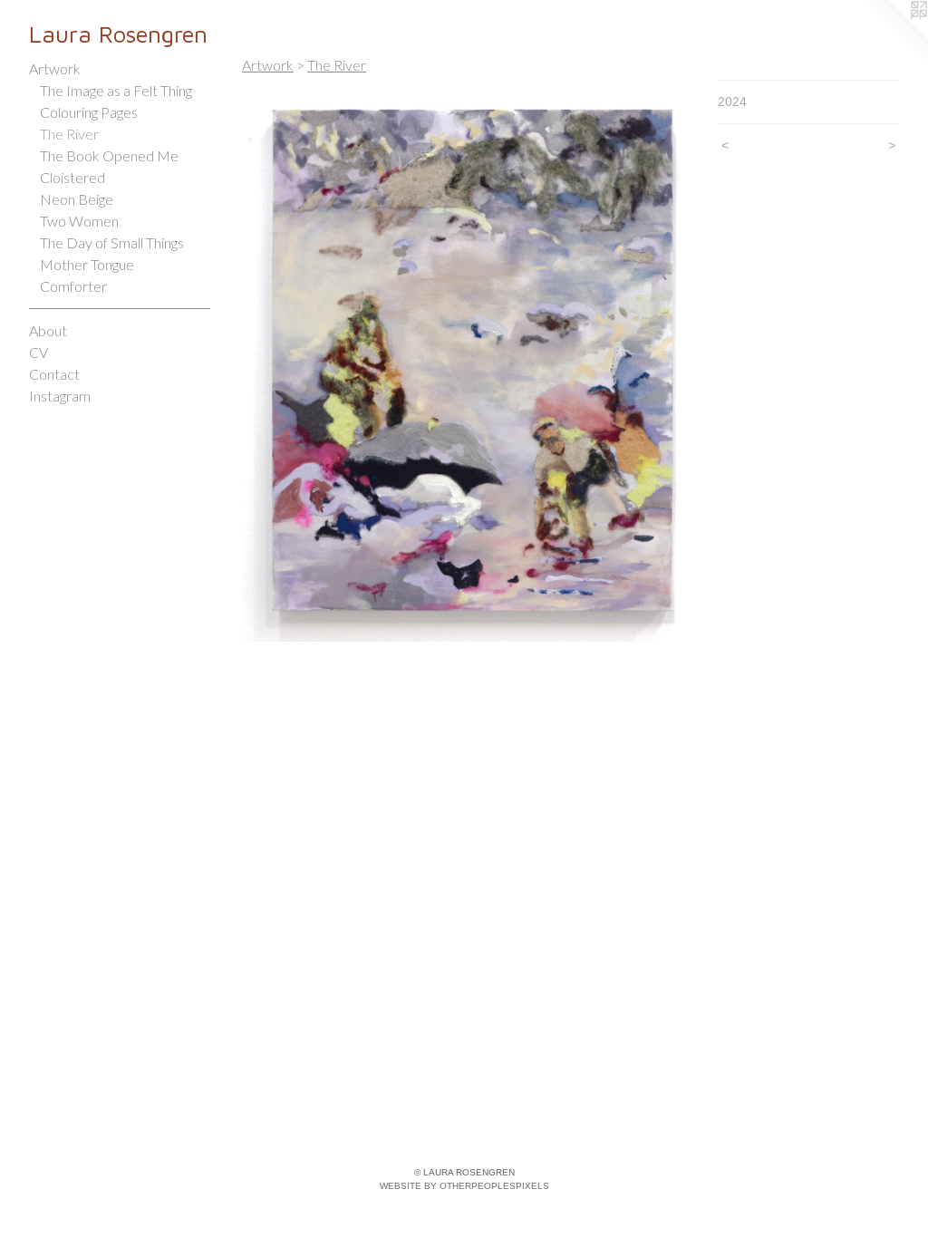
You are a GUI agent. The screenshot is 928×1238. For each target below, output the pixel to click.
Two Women (79, 220)
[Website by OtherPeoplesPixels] (892, 36)
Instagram (60, 395)
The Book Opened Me (109, 155)
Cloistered (72, 177)
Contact (54, 373)
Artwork (55, 68)
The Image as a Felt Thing (116, 90)
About (48, 330)
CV (38, 352)
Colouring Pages (89, 112)
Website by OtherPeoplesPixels (464, 1186)
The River (69, 133)
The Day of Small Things (112, 242)
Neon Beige (76, 199)
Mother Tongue (87, 264)
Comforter (73, 286)
